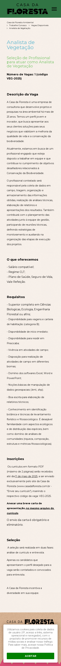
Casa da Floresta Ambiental (20, 22)
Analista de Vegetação (19, 28)
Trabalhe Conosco (18, 25)
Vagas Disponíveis (39, 25)
